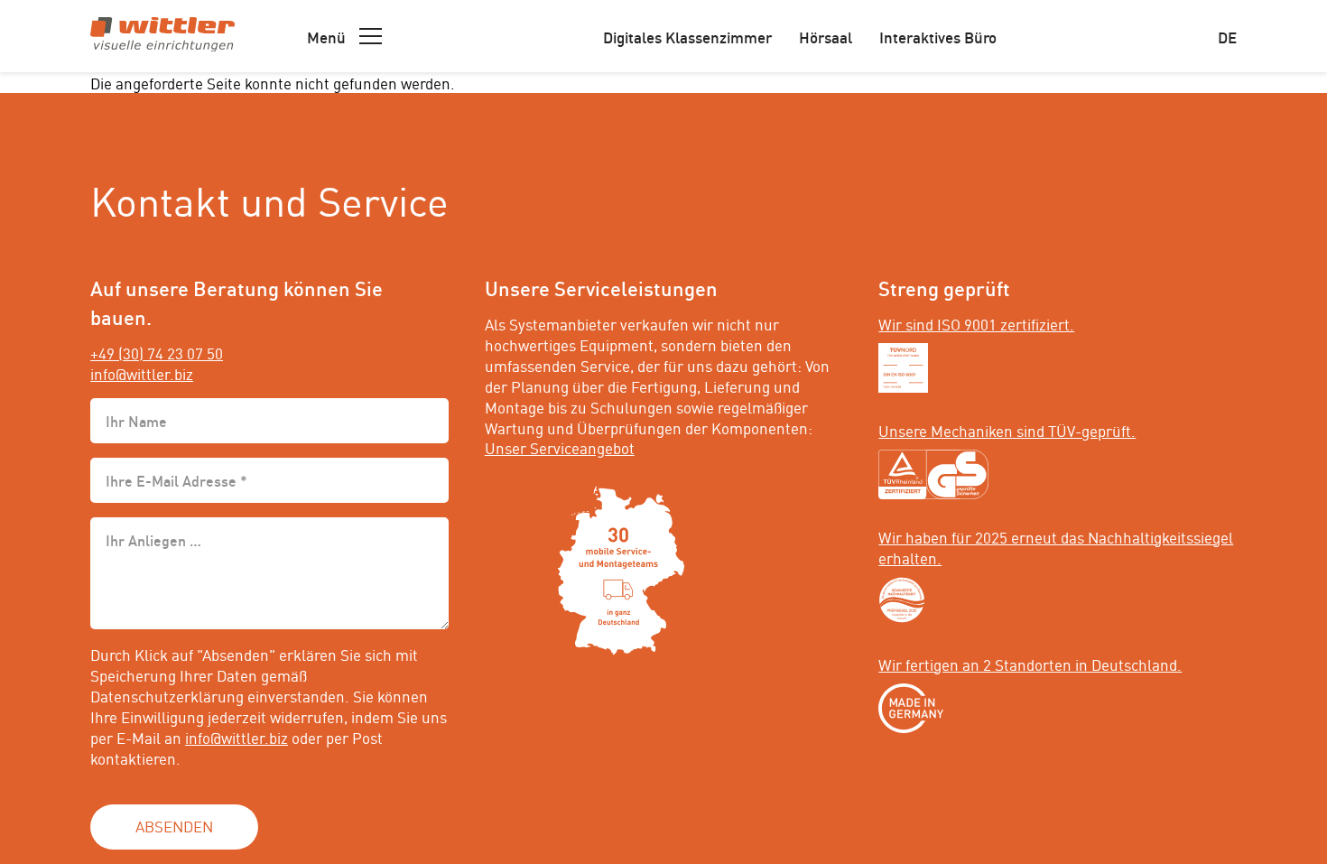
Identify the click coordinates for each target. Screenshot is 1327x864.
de (1227, 36)
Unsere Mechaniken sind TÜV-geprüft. (1007, 430)
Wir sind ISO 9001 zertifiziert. (976, 323)
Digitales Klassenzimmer (687, 36)
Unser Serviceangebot (560, 447)
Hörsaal (825, 36)
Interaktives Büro (938, 36)
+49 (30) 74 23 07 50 (156, 352)
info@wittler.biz (141, 373)
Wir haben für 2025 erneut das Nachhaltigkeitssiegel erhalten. (1055, 546)
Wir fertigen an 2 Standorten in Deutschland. (1030, 663)
